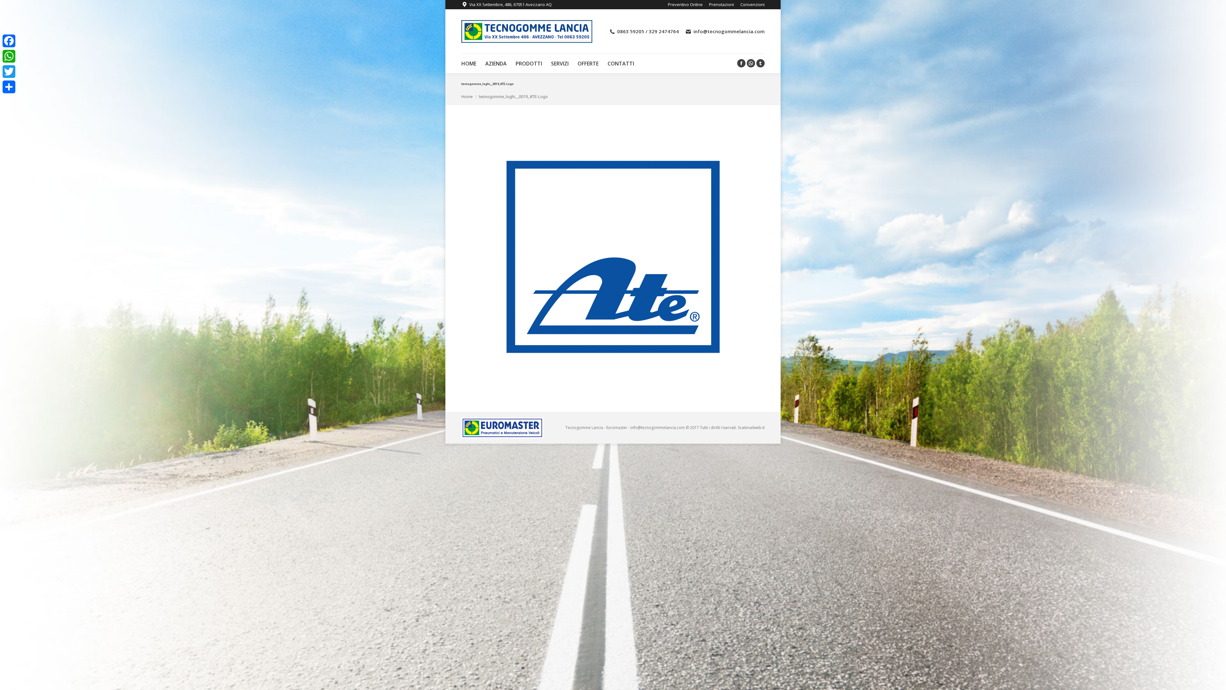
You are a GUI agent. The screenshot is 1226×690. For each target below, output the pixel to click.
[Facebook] (9, 41)
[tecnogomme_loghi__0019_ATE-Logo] (613, 257)
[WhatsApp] (9, 56)
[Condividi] (9, 87)
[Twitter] (9, 71)
